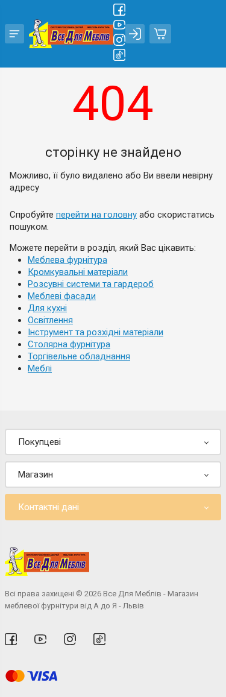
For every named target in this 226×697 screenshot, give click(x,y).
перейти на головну (96, 214)
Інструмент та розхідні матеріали (95, 332)
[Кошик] (160, 33)
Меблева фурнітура (67, 259)
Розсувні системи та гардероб (91, 284)
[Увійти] (135, 33)
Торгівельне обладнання (79, 356)
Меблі (40, 368)
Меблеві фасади (62, 296)
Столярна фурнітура (69, 344)
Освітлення (50, 320)
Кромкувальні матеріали (78, 271)
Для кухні (47, 308)
